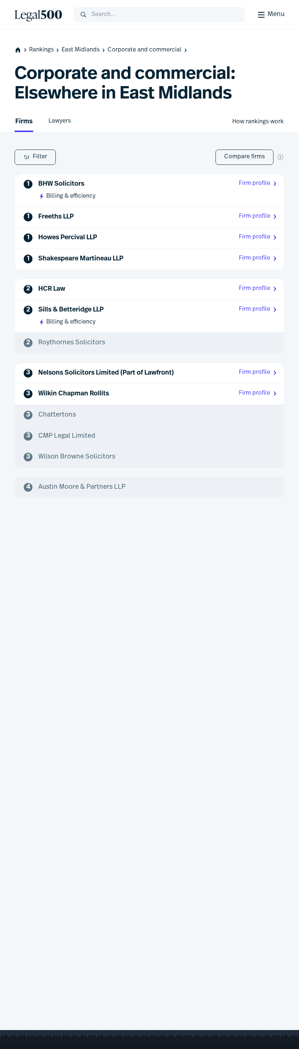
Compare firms (244, 157)
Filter (40, 157)
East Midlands (81, 50)
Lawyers (59, 121)
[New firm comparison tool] (280, 157)
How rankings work (258, 122)
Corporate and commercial (145, 50)
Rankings (41, 50)
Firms (23, 122)
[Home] (38, 14)
